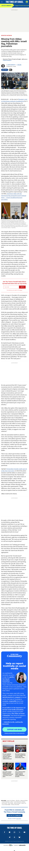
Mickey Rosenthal (15, 804)
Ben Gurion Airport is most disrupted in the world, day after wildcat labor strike (20, 755)
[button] (27, 2)
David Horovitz (11, 64)
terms (21, 290)
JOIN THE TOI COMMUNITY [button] (14, 815)
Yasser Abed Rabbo (6, 804)
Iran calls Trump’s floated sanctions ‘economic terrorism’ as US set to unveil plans (8, 774)
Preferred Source (7, 60)
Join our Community (6, 5)
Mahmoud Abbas (24, 800)
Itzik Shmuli (4, 803)
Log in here (18, 818)
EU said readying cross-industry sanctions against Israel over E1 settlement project (7, 756)
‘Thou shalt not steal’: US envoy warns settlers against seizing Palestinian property (20, 774)
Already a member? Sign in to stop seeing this (14, 733)
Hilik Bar (18, 800)
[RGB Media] (11, 845)
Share (5, 69)
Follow (19, 64)
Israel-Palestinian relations (19, 801)
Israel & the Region (11, 800)
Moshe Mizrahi (17, 803)
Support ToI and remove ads (22, 5)
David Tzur (23, 803)
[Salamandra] (22, 845)
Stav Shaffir (10, 803)
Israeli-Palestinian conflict (7, 801)
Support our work (14, 729)
